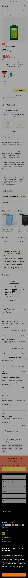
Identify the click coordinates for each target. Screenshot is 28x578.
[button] (14, 287)
